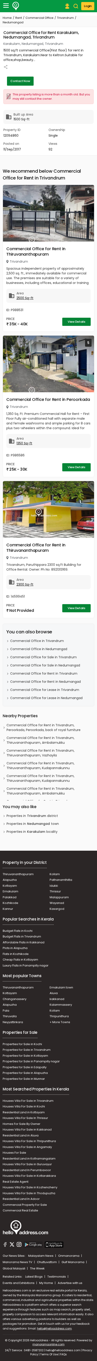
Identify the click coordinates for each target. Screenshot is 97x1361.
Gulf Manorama (73, 1262)
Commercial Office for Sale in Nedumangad (45, 665)
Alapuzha (10, 880)
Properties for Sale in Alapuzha (25, 1073)
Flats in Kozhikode (16, 954)
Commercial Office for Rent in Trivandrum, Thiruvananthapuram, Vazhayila (40, 753)
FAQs (63, 1354)
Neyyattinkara (13, 1022)
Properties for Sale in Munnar (24, 1079)
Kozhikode (10, 903)
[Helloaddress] (16, 6)
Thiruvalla (10, 1016)
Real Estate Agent (15, 1181)
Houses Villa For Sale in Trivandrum (28, 1101)
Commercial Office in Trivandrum (37, 641)
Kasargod (57, 909)
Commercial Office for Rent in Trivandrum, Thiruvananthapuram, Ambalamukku (40, 740)
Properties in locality (32, 831)
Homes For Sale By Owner (21, 1124)
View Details (76, 322)
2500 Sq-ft (24, 298)
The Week (37, 1268)
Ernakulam (10, 891)
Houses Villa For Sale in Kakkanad (27, 1129)
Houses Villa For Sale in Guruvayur (27, 1164)
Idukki (54, 886)
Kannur (8, 909)
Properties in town (33, 823)
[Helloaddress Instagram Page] (19, 1245)
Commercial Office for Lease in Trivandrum (44, 690)
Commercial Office (39, 18)
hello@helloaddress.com (54, 1328)
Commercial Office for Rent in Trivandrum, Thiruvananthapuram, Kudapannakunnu (40, 765)
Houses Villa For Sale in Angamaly (27, 1147)
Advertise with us (70, 1283)
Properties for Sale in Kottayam (25, 1055)
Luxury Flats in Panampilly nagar (25, 965)
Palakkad (9, 897)
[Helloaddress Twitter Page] (11, 1245)
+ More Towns (60, 1022)
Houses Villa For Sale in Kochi (24, 1106)
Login (88, 6)
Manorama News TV (18, 1262)
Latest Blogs (34, 1276)
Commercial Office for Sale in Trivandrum (43, 657)
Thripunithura (59, 1016)
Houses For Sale (14, 1152)
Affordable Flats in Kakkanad (23, 942)
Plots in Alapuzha (15, 948)
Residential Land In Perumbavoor (27, 1170)
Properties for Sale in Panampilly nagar (31, 1061)
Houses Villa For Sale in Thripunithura (29, 1141)
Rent (18, 18)
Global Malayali (14, 1268)
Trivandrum (65, 18)
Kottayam (10, 886)
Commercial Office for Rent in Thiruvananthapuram (35, 251)
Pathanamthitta (61, 880)
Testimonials (57, 1276)
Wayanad (57, 903)
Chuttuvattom (47, 1262)
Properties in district (32, 816)
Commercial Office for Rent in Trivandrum (43, 673)
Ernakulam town (61, 987)
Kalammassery (61, 1005)
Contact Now (20, 81)
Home (7, 18)
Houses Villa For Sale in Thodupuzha (29, 1193)
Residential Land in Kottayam (24, 1112)
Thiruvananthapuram (18, 874)
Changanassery (14, 999)
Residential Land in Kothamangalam (29, 1158)
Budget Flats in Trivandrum (22, 936)
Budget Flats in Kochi (17, 931)
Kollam (55, 874)
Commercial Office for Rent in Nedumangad (45, 681)
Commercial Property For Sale (25, 1205)
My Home (46, 1283)
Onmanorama (69, 1256)
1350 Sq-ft (24, 443)
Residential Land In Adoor (21, 1199)
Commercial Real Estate (20, 1210)
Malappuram (59, 897)
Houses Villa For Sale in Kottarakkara (29, 1176)
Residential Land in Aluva (21, 1135)
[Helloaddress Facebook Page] (5, 1245)
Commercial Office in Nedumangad (38, 649)
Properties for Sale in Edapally (24, 1067)
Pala (6, 1010)
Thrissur (55, 891)
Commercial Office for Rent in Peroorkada (48, 399)
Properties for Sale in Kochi (22, 1044)
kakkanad (57, 999)
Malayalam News (41, 1256)
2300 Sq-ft (24, 584)
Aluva (54, 993)
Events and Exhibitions (19, 1283)
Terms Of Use (49, 1354)
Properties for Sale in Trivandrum (27, 1050)
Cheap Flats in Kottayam (20, 959)
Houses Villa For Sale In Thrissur (25, 1118)
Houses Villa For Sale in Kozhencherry (30, 1187)
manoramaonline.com (48, 1344)
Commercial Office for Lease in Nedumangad (46, 698)
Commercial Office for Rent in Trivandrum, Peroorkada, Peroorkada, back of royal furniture (44, 727)
